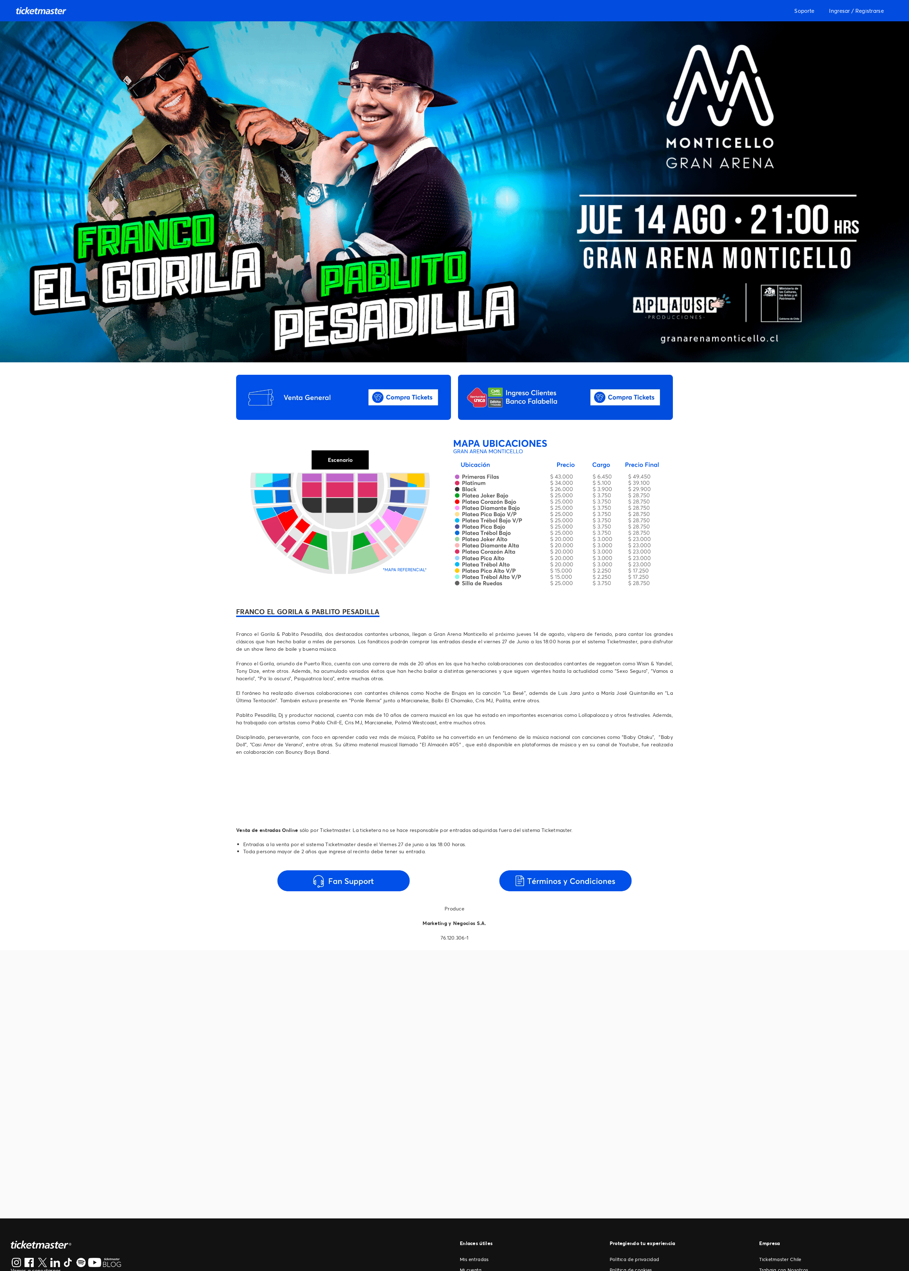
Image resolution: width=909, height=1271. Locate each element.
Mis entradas (474, 1259)
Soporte (804, 10)
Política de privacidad (634, 1259)
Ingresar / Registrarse (856, 10)
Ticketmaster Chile (780, 1259)
